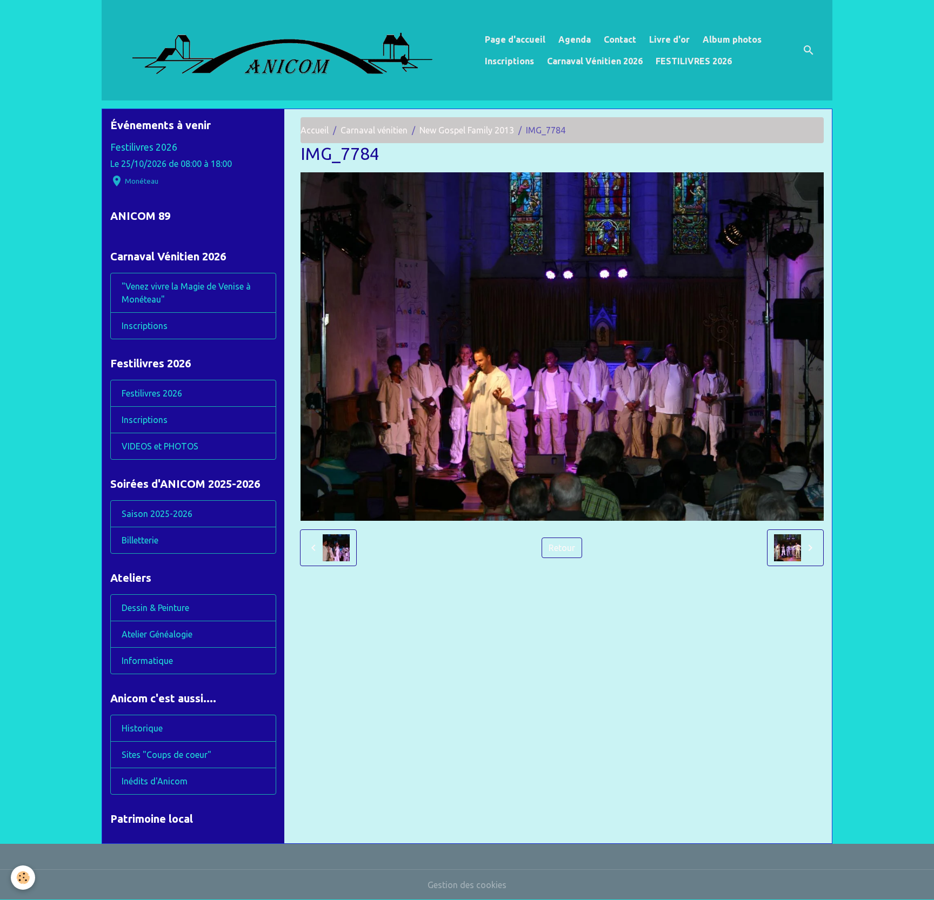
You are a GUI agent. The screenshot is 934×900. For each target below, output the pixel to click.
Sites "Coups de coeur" (166, 755)
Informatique (147, 661)
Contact (620, 39)
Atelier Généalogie (157, 634)
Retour (562, 548)
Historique (142, 728)
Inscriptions (509, 61)
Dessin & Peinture (155, 608)
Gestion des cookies (467, 885)
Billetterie (140, 540)
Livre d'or (669, 39)
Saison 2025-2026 (157, 514)
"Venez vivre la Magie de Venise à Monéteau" (186, 292)
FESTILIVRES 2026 (694, 61)
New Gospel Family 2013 (466, 130)
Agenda (574, 39)
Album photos (732, 39)
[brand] (291, 50)
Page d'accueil (515, 39)
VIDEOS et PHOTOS (160, 446)
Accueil (315, 130)
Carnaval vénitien (374, 130)
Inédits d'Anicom (155, 781)
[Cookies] (23, 877)
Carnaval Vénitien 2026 (595, 61)
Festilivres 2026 (143, 147)
